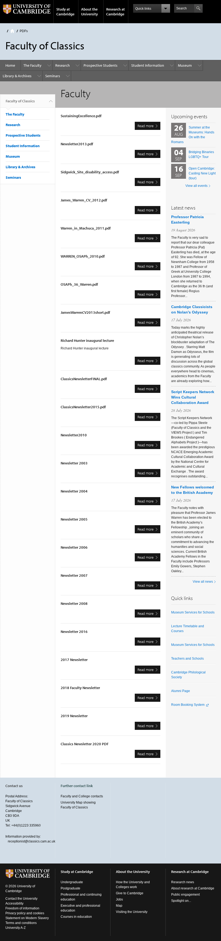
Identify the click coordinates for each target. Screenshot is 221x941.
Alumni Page (180, 691)
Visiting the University (131, 912)
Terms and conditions (21, 923)
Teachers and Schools (187, 658)
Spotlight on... (181, 901)
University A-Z (15, 928)
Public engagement (185, 894)
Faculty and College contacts (82, 796)
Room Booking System (188, 705)
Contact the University (21, 898)
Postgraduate (70, 888)
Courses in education (76, 917)
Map (119, 906)
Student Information (147, 65)
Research (62, 65)
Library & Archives (17, 75)
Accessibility (14, 903)
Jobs (119, 899)
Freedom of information (22, 908)
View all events (196, 186)
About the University (89, 11)
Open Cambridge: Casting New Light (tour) (202, 173)
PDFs (24, 31)
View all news (203, 582)
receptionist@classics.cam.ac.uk (31, 841)
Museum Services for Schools (193, 612)
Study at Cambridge (65, 11)
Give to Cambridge (129, 893)
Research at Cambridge (115, 11)
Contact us (14, 785)
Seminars (52, 75)
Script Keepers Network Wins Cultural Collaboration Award (192, 397)
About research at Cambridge (192, 888)
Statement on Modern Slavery (27, 918)
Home (12, 31)
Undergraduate (72, 882)
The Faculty (32, 65)
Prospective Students (101, 65)
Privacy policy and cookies (24, 913)
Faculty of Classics (20, 101)
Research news (182, 882)
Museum (185, 65)
